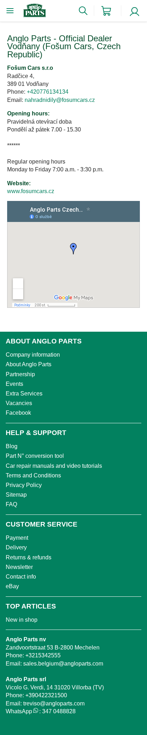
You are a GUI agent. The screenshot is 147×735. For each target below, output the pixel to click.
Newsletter (19, 567)
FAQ (11, 504)
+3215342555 (43, 655)
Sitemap (16, 495)
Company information (33, 355)
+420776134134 (48, 92)
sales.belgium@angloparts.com (63, 664)
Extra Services (24, 393)
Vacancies (19, 403)
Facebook (18, 413)
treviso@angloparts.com (54, 703)
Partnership (20, 374)
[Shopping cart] (106, 11)
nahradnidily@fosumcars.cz (60, 100)
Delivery (16, 547)
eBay (12, 586)
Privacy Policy (24, 485)
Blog (11, 446)
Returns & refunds (28, 557)
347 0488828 (59, 711)
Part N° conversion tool (35, 456)
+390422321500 (46, 695)
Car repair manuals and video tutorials (54, 466)
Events (14, 384)
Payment (17, 538)
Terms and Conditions (33, 475)
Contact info (21, 577)
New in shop (21, 620)
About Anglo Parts (28, 364)
